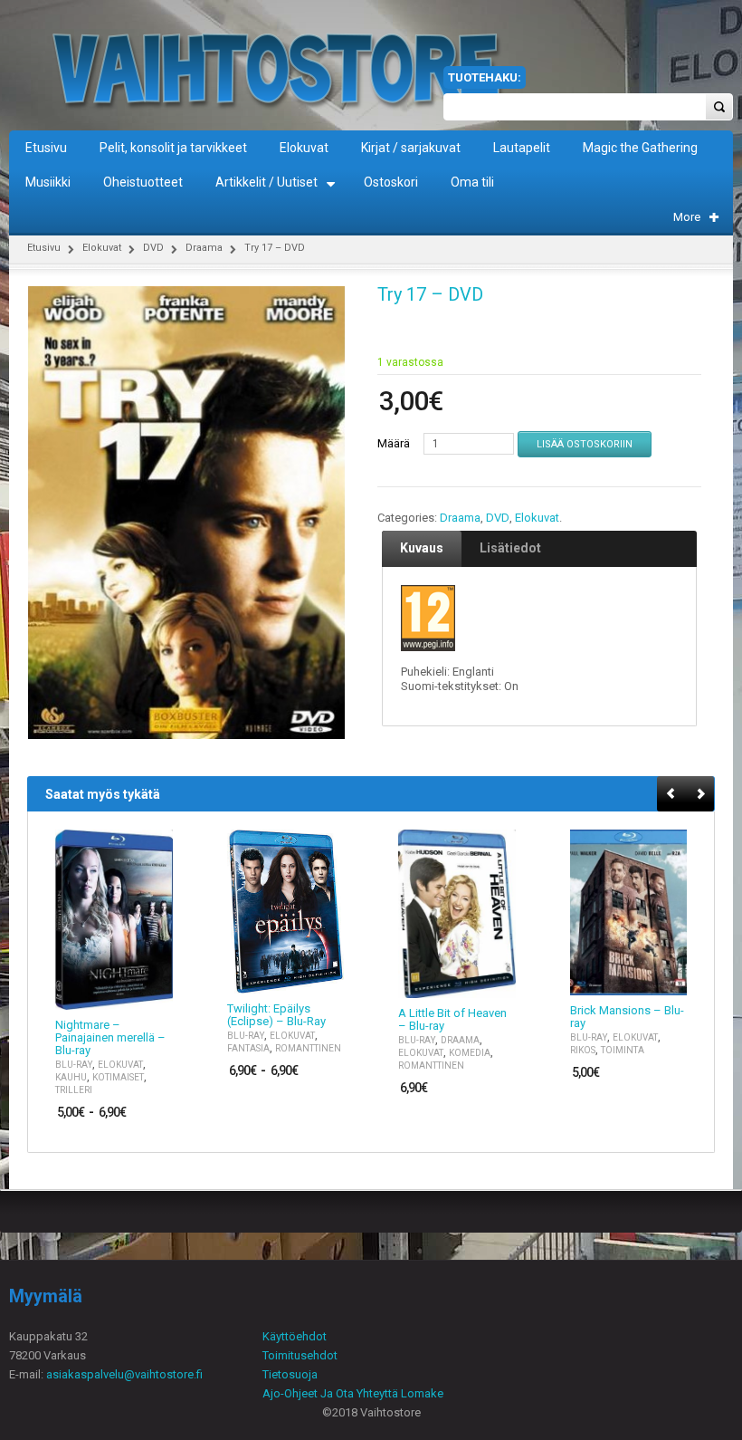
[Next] (700, 795)
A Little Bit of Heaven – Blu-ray (452, 1019)
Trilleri (73, 1090)
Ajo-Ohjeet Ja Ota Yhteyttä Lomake (352, 1393)
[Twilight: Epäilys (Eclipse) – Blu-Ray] (286, 912)
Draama (204, 248)
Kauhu (71, 1077)
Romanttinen (308, 1048)
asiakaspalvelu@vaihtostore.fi (124, 1374)
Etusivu (44, 248)
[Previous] (672, 795)
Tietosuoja (290, 1374)
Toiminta (622, 1050)
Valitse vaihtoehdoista (148, 994)
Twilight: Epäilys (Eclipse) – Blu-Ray (276, 1015)
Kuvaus (421, 548)
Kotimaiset (118, 1077)
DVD (153, 248)
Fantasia (248, 1048)
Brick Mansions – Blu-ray (627, 1017)
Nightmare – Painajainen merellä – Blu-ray (110, 1038)
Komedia (469, 1053)
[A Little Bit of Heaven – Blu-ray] (457, 914)
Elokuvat (101, 248)
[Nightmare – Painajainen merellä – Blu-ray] (114, 920)
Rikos (582, 1050)
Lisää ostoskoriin (585, 444)
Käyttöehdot (294, 1336)
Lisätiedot (510, 548)
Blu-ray (73, 1065)
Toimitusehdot (300, 1355)
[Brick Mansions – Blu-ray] (629, 913)
